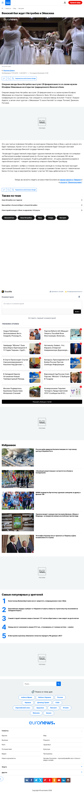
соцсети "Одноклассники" (71, 182)
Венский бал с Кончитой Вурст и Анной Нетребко (19, 205)
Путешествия (7, 749)
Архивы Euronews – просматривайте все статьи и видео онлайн (61, 759)
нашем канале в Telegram (70, 180)
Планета (46, 740)
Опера (50, 218)
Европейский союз (23, 708)
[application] (42, 40)
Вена (40, 218)
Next (3, 744)
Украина (28, 702)
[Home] (2, 8)
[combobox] (42, 684)
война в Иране (26, 697)
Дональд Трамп (43, 702)
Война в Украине (44, 697)
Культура (46, 749)
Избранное (9, 445)
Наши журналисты (9, 758)
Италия (66, 708)
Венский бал (9, 218)
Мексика (36, 713)
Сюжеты (5, 731)
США (57, 702)
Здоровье (40, 708)
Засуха (48, 713)
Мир (14, 8)
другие (4, 772)
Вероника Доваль (9, 70)
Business (5, 740)
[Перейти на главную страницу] (7, 2)
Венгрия (53, 708)
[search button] (58, 684)
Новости (8, 8)
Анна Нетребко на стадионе (12, 200)
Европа (4, 735)
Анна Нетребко (26, 218)
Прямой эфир (75, 2)
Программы (47, 754)
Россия (60, 697)
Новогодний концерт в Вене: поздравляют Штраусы (21, 210)
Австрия (21, 8)
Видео (4, 754)
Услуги (4, 767)
